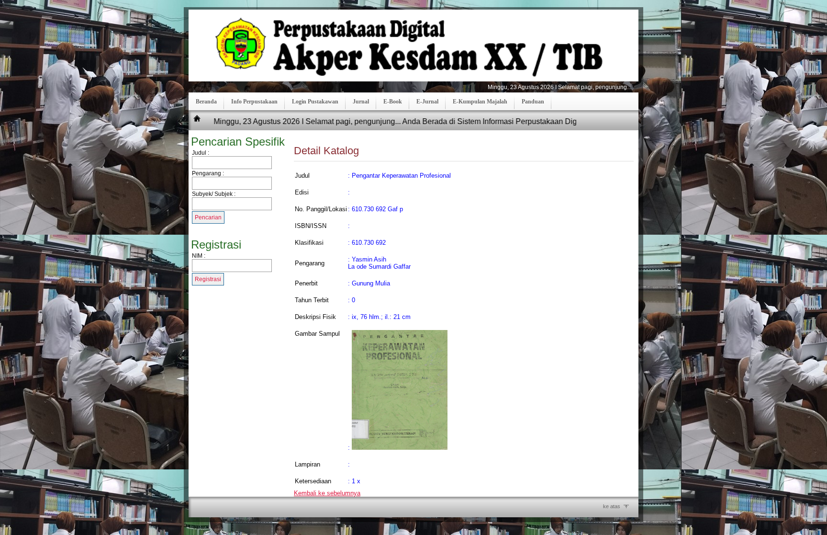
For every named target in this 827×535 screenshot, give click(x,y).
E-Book (392, 101)
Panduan (533, 101)
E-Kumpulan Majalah (480, 101)
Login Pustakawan (315, 101)
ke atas (611, 506)
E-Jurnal (427, 101)
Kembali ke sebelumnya (327, 493)
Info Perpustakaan (254, 101)
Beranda (206, 101)
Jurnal (361, 101)
